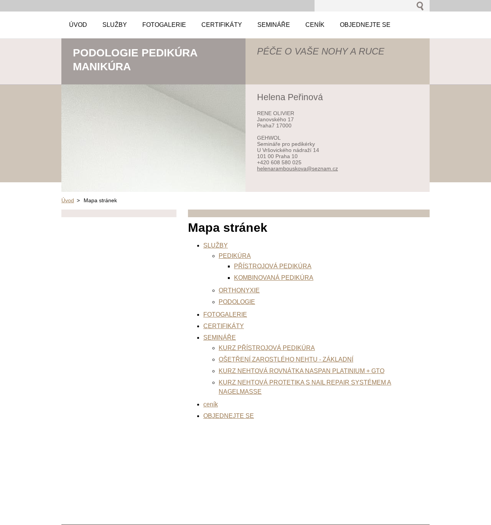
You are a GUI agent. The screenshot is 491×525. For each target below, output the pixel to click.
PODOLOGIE (237, 302)
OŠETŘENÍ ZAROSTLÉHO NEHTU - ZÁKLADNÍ (286, 359)
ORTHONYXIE (239, 290)
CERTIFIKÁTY (223, 326)
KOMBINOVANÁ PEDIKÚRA (273, 277)
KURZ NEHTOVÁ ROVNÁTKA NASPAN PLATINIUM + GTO (301, 371)
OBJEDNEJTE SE (228, 416)
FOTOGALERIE (225, 314)
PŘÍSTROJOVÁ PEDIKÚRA (272, 266)
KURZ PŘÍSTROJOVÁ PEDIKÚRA (267, 348)
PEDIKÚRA (235, 256)
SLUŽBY (215, 245)
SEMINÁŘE (219, 337)
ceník (210, 404)
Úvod (67, 200)
